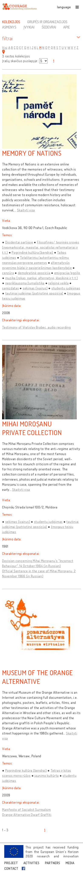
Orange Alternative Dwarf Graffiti (27, 815)
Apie (66, 27)
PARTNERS (52, 863)
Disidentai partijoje (19, 242)
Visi (4, 48)
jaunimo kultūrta (46, 775)
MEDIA (70, 863)
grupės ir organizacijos (47, 21)
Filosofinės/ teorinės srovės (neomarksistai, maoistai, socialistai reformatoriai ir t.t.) (40, 247)
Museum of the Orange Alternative (37, 677)
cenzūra (8, 273)
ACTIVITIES (31, 863)
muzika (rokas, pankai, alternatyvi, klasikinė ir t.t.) (41, 278)
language (64, 7)
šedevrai (49, 27)
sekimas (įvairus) (35, 288)
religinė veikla (58, 283)
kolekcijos (11, 21)
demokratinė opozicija (34, 273)
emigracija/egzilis (67, 273)
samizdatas (10, 288)
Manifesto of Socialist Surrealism (26, 809)
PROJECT (11, 863)
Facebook (24, 868)
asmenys (9, 27)
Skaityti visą (26, 210)
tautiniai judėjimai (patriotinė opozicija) (34, 293)
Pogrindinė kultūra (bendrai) (32, 252)
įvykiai (28, 27)
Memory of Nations (32, 153)
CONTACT (11, 868)
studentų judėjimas (66, 288)
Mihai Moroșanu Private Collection (32, 428)
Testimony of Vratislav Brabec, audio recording (36, 327)
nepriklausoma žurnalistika (25, 283)
